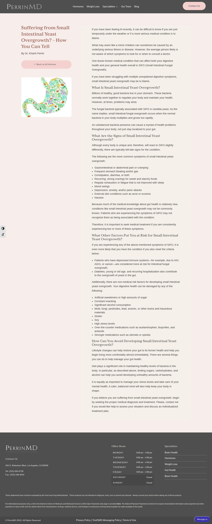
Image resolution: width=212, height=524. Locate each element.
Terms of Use (129, 520)
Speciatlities (109, 7)
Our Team (126, 7)
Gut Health (170, 470)
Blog (136, 7)
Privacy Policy (83, 520)
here (119, 504)
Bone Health (171, 476)
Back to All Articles (46, 64)
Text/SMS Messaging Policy (106, 520)
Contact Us (194, 6)
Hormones (78, 7)
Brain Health (171, 452)
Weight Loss (93, 7)
